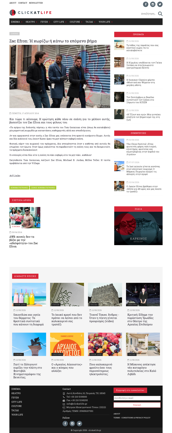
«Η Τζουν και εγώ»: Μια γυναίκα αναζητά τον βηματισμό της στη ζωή (143, 117)
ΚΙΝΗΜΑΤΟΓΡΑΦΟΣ (19, 188)
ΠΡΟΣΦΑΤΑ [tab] (138, 34)
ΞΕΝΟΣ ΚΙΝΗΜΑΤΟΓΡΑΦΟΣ (43, 188)
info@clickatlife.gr (77, 403)
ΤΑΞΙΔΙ (89, 21)
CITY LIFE (58, 21)
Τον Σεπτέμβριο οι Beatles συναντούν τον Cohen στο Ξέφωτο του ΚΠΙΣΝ (140, 100)
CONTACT (22, 3)
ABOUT (12, 3)
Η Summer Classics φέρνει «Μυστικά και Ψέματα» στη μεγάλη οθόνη (140, 82)
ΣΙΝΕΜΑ (15, 21)
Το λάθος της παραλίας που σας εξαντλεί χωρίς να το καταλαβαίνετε (142, 48)
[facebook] (145, 4)
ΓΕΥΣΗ (44, 21)
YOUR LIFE (104, 21)
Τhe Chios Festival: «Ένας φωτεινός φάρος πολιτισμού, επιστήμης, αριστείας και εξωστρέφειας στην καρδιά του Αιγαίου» (142, 149)
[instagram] (152, 4)
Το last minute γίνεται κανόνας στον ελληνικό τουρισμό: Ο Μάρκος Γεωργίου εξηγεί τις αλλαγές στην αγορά (143, 170)
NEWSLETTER (36, 3)
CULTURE (75, 21)
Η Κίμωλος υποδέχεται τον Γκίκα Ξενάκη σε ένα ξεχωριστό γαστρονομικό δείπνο (144, 65)
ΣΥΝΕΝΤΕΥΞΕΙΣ (138, 133)
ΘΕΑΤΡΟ (30, 21)
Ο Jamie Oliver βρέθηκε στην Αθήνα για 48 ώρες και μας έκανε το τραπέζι (144, 189)
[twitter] (160, 4)
